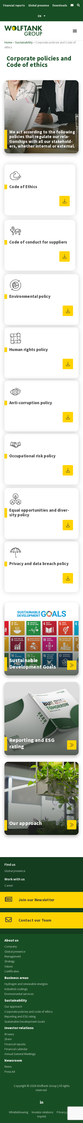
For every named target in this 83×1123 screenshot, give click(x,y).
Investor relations (19, 1028)
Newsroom (13, 1060)
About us (11, 940)
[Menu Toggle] (75, 31)
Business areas (16, 977)
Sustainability (24, 42)
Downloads (59, 5)
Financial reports (14, 5)
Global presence (38, 5)
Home (8, 42)
